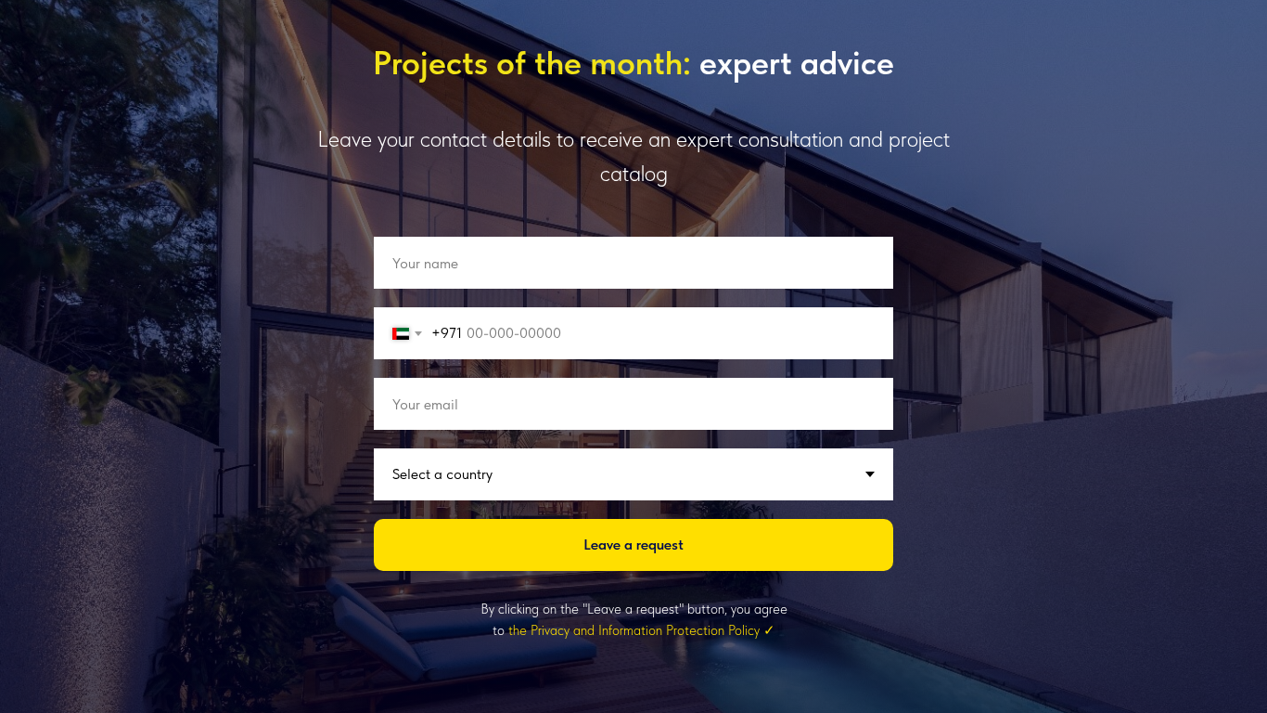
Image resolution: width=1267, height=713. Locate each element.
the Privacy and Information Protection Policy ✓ (641, 630)
